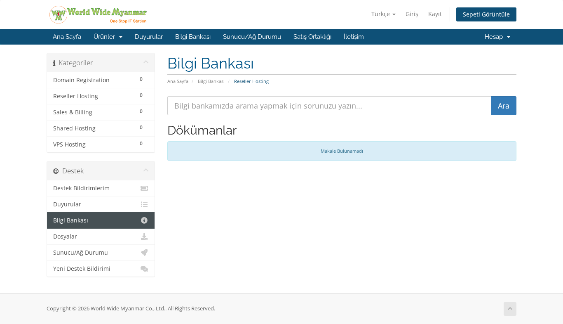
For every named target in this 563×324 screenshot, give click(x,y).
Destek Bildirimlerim (81, 188)
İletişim (354, 36)
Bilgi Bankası (193, 36)
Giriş (412, 14)
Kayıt (435, 14)
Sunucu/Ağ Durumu (252, 36)
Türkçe (381, 14)
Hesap (495, 36)
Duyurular (149, 36)
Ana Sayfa (67, 36)
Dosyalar (65, 236)
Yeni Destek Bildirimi (81, 268)
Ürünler (106, 36)
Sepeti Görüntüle (486, 14)
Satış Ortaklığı (312, 36)
